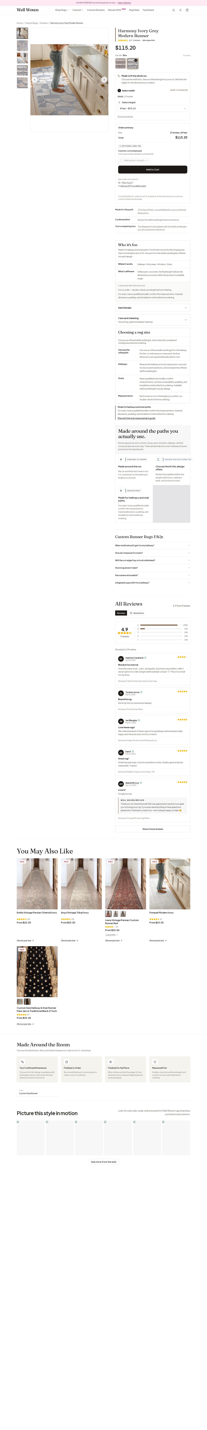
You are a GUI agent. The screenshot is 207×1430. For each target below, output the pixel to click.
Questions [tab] (138, 613)
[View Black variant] (27, 1002)
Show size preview (125, 116)
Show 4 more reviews (153, 829)
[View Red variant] (108, 914)
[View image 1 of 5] (22, 33)
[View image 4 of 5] (22, 70)
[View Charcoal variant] (123, 914)
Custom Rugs (31, 23)
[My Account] (180, 10)
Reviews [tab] (121, 613)
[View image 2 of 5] (22, 45)
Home (20, 23)
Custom (77, 9)
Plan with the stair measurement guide (136, 418)
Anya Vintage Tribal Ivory (75, 912)
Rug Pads (134, 9)
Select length (127, 102)
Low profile (110, 935)
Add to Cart (152, 169)
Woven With (117, 9)
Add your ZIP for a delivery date (133, 186)
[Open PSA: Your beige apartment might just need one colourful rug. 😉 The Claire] (31, 1138)
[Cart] (187, 10)
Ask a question (149, 40)
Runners (44, 23)
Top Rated (148, 9)
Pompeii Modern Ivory (161, 912)
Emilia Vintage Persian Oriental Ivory (37, 912)
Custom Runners (96, 9)
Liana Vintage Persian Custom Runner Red (122, 922)
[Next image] (104, 80)
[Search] (174, 10)
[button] (69, 80)
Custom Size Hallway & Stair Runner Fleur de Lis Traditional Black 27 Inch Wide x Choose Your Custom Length (37, 1011)
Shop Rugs (61, 9)
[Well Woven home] (27, 10)
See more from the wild (103, 1161)
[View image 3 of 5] (22, 58)
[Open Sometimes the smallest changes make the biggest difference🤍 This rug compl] (147, 1138)
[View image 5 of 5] (22, 82)
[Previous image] (34, 80)
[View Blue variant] (116, 914)
